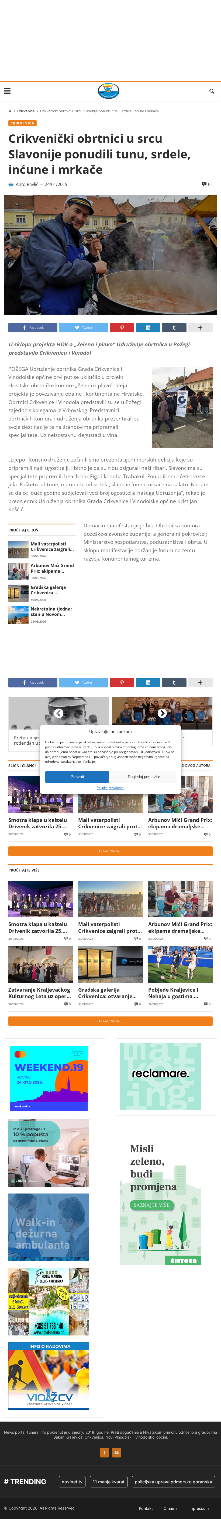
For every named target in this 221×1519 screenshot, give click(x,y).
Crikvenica (25, 111)
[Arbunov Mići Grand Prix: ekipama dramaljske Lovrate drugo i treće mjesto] (18, 571)
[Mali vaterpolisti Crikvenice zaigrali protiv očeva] (18, 549)
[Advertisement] (110, 40)
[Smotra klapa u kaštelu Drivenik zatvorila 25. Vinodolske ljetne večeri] (40, 794)
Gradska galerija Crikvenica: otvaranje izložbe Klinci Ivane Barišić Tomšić (51, 590)
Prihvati (77, 776)
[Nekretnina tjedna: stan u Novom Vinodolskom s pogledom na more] (18, 614)
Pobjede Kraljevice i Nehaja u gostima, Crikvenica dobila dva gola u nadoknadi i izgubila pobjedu (175, 993)
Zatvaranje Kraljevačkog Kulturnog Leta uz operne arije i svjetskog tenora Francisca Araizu (40, 993)
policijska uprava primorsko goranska (157, 1481)
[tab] (190, 766)
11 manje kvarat (92, 1481)
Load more (110, 851)
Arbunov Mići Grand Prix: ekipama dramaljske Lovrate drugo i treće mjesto (52, 568)
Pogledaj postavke (144, 776)
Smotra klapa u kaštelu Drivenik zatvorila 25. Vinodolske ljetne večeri (38, 823)
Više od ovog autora (190, 766)
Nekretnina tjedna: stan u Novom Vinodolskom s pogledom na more (51, 611)
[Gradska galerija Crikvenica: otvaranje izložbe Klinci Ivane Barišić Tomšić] (18, 593)
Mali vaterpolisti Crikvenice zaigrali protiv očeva (50, 546)
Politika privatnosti (110, 788)
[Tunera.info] (109, 91)
